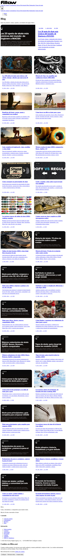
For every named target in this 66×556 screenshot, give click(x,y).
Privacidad (6, 533)
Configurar (3, 554)
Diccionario (23, 5)
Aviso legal (7, 532)
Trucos (18, 5)
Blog (28, 5)
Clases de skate (39, 5)
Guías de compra (5, 5)
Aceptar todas (20, 554)
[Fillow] (9, 4)
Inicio (5, 13)
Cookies (6, 535)
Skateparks (32, 5)
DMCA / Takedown (9, 538)
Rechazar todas (11, 554)
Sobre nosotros (7, 529)
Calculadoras (13, 5)
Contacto (6, 530)
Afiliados (6, 536)
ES (3, 6)
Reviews (6, 521)
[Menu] (2, 9)
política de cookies (19, 551)
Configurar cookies (37, 540)
